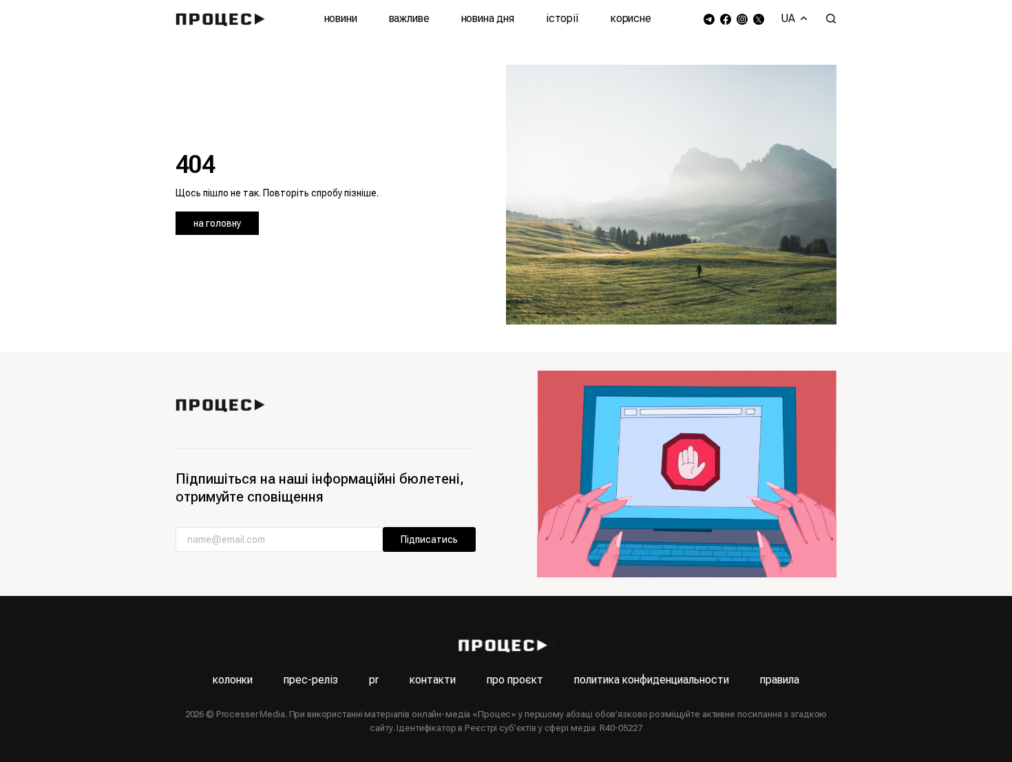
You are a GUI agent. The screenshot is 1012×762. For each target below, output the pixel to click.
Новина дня (487, 18)
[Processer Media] (223, 18)
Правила (779, 679)
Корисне (631, 18)
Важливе (409, 18)
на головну (217, 223)
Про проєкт (515, 679)
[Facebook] (725, 19)
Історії (562, 18)
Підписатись (429, 539)
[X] (758, 19)
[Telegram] (709, 19)
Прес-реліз (311, 679)
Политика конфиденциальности (651, 679)
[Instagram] (742, 19)
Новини (340, 18)
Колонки (233, 679)
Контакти (433, 679)
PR (374, 679)
